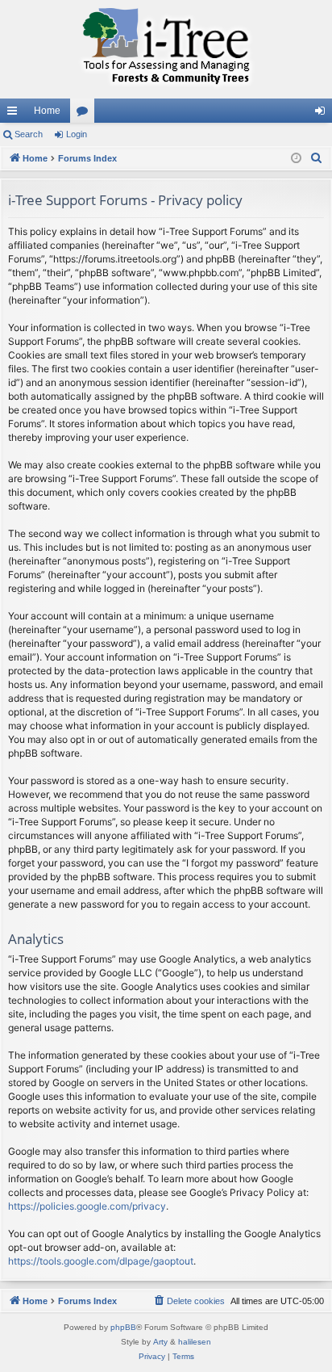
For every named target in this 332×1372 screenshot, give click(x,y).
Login (76, 134)
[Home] (166, 49)
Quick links (15, 114)
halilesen (194, 1341)
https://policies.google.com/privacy (87, 1206)
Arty (160, 1341)
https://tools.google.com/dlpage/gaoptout (100, 1261)
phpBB (123, 1327)
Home (47, 110)
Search (29, 134)
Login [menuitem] (323, 114)
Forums (85, 114)
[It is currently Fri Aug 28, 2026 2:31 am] (296, 158)
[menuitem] (316, 158)
